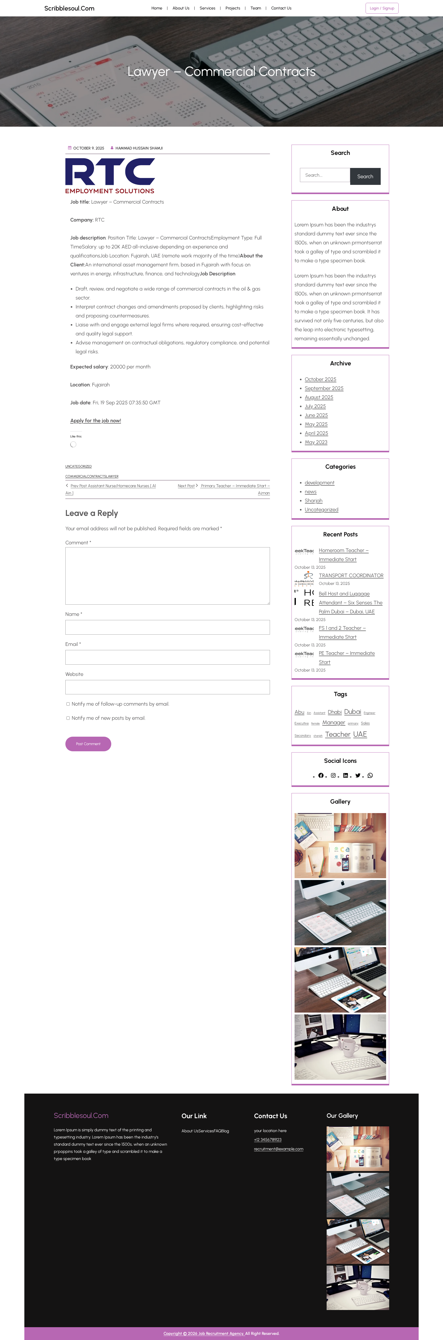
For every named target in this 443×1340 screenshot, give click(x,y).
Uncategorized (78, 466)
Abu (299, 712)
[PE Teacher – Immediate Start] (304, 656)
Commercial (76, 476)
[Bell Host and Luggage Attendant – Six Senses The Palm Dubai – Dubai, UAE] (304, 599)
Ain (309, 713)
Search (365, 176)
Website (74, 674)
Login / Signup (382, 8)
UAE (360, 733)
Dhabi (335, 712)
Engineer (369, 713)
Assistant (319, 713)
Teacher (338, 734)
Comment (78, 542)
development (320, 482)
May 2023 (316, 442)
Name (73, 614)
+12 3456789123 (267, 1139)
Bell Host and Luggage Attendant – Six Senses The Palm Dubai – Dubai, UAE (350, 603)
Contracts (96, 476)
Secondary (303, 735)
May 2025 (316, 424)
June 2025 (316, 415)
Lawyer (112, 476)
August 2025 (319, 397)
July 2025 (315, 406)
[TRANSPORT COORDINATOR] (304, 580)
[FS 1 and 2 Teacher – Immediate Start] (304, 631)
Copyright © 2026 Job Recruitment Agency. (204, 1333)
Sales (365, 723)
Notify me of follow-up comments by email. (120, 704)
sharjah (318, 735)
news (311, 491)
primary (353, 723)
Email (73, 644)
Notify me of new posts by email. (109, 718)
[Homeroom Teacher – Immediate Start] (304, 553)
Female (315, 723)
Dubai (352, 711)
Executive (302, 723)
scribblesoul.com (69, 8)
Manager (333, 722)
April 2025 (316, 433)
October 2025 (320, 379)
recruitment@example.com (278, 1148)
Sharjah (314, 500)
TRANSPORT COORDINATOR (351, 575)
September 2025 (324, 388)
